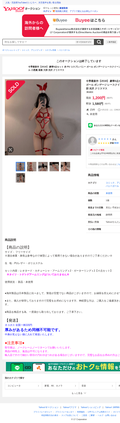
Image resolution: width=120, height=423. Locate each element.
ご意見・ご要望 (88, 415)
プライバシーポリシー (42, 412)
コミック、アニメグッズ (32, 50)
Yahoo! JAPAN (112, 407)
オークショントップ (10, 50)
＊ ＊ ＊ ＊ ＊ (105, 139)
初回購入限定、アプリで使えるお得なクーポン (76, 11)
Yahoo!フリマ (69, 407)
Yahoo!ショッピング (91, 407)
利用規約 (81, 412)
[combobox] (39, 42)
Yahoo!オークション (49, 407)
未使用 (109, 193)
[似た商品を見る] (10, 150)
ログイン (47, 11)
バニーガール (64, 50)
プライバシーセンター (64, 412)
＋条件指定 (111, 42)
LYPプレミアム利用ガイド (99, 412)
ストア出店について (69, 415)
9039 (116, 143)
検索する (99, 42)
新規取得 (64, 8)
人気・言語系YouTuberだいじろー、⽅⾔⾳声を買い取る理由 (33, 2)
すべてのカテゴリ (83, 42)
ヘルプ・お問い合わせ (107, 415)
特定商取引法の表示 (49, 415)
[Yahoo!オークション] (22, 7)
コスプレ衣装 (50, 50)
